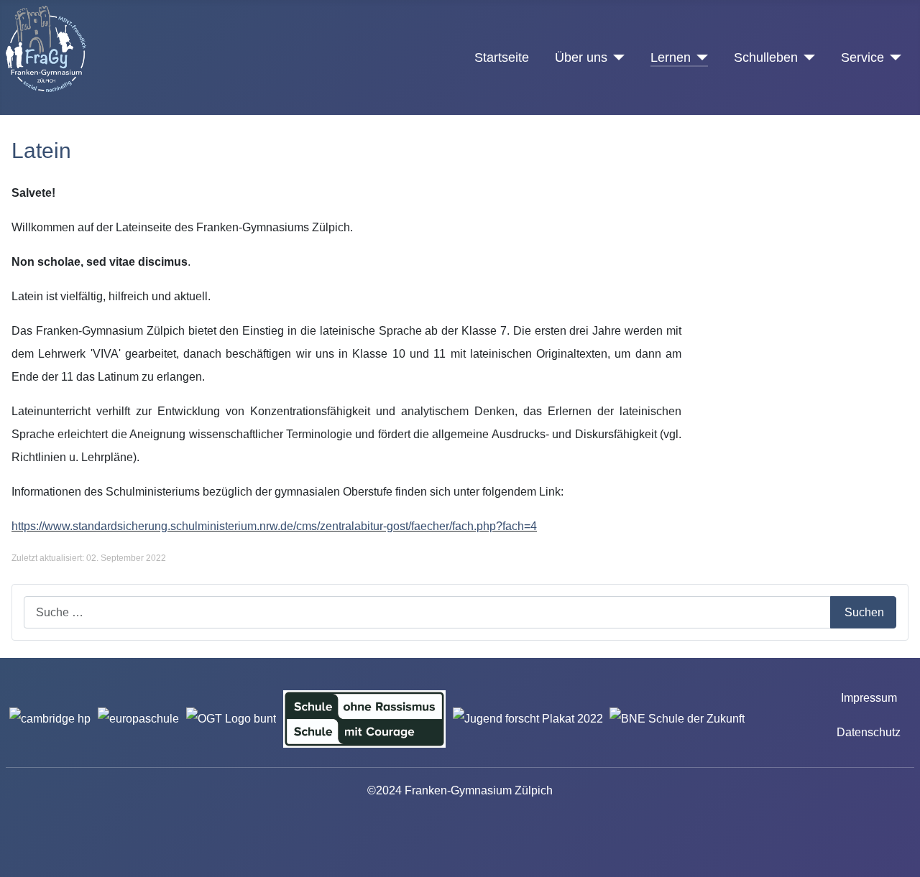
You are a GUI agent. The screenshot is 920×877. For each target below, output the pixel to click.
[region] (800, 196)
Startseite (501, 57)
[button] (800, 196)
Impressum (869, 698)
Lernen (670, 57)
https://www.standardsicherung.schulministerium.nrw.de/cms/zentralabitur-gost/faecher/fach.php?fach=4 (274, 526)
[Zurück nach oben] (902, 859)
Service (862, 57)
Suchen (864, 612)
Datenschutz (869, 732)
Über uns (581, 57)
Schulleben (766, 57)
